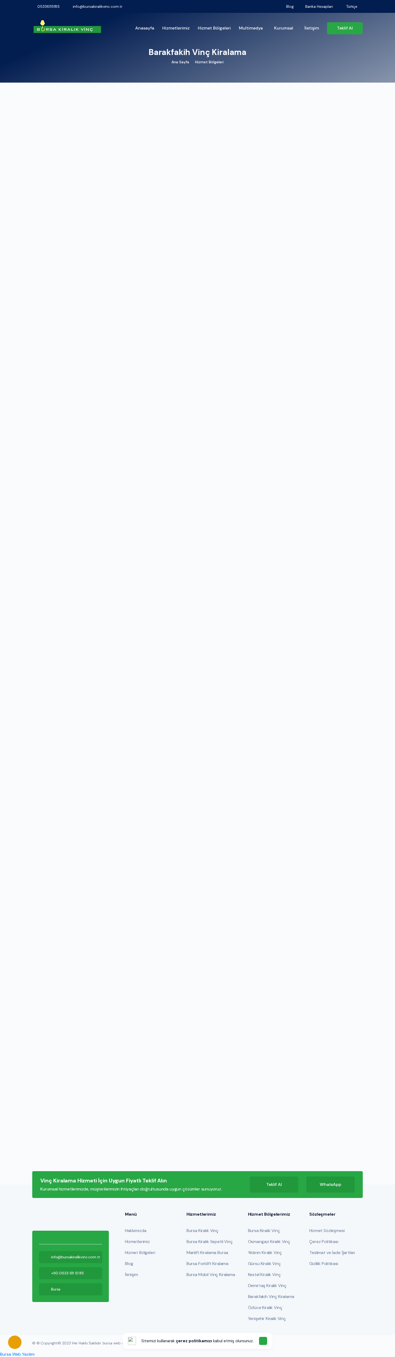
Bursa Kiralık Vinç (202, 1230)
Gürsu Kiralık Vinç (264, 1263)
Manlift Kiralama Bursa (207, 1252)
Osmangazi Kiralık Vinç (269, 1241)
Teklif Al (274, 1184)
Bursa (55, 1289)
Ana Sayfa (180, 62)
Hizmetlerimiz (176, 28)
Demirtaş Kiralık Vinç (267, 1285)
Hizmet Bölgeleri (214, 28)
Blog (129, 1263)
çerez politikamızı (194, 1341)
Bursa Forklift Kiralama (207, 1263)
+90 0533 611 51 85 (67, 1273)
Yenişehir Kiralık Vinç (267, 1318)
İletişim (311, 28)
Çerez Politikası (323, 1241)
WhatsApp (330, 1184)
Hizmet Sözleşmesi (326, 1230)
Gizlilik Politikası (323, 1263)
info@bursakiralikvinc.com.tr (75, 1257)
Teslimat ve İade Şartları (332, 1252)
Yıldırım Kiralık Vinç (265, 1252)
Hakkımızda (135, 1230)
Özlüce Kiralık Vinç (265, 1307)
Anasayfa (144, 28)
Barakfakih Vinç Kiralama (271, 1296)
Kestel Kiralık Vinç (264, 1274)
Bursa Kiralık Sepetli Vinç (209, 1241)
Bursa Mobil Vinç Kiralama (210, 1274)
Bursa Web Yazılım (17, 1354)
